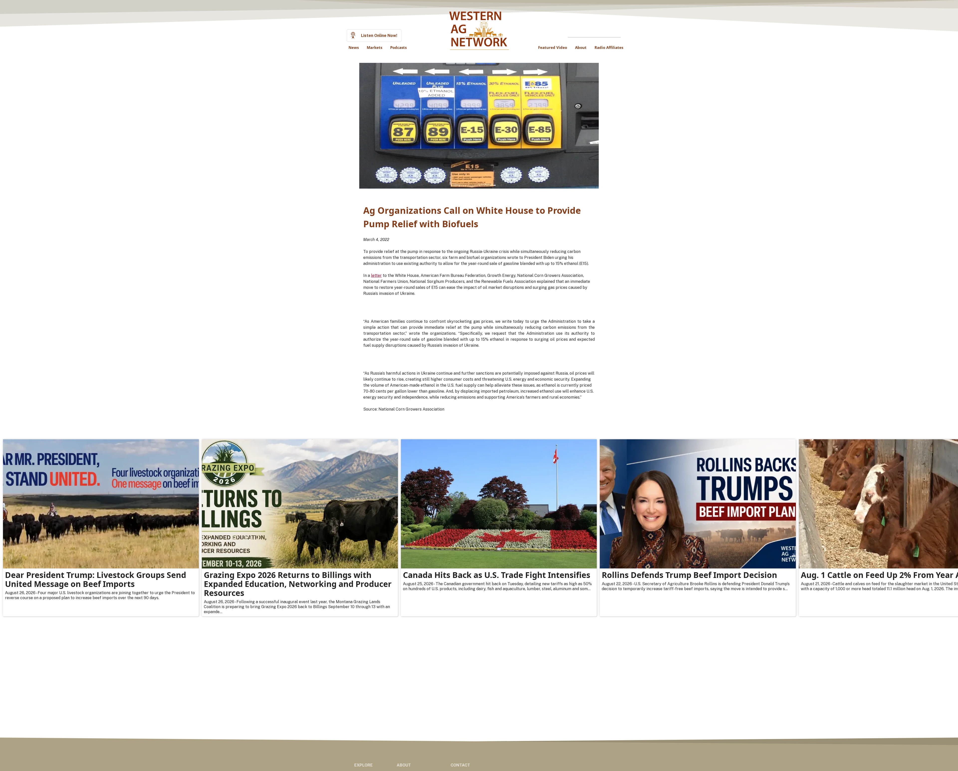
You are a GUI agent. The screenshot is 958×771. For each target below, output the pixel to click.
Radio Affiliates (609, 47)
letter (376, 275)
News (354, 47)
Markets (374, 47)
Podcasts (398, 47)
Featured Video (552, 47)
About (581, 47)
